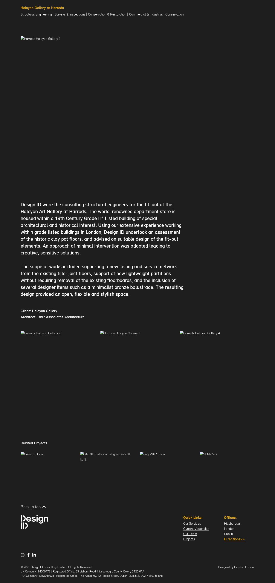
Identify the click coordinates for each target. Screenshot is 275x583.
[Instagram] (24, 555)
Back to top (31, 506)
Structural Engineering (36, 14)
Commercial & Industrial (146, 14)
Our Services (192, 523)
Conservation (174, 14)
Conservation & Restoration (107, 14)
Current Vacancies (196, 529)
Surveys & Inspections (70, 14)
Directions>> (234, 539)
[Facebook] (29, 555)
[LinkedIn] (35, 555)
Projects (189, 539)
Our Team (190, 534)
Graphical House (244, 567)
